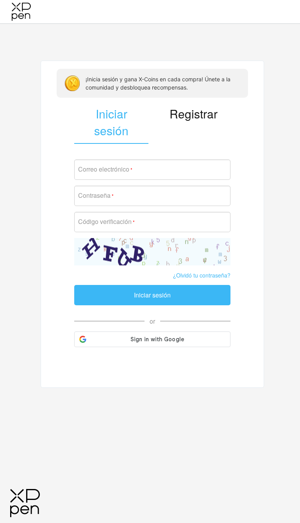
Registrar (194, 113)
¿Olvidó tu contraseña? (201, 275)
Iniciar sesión (152, 294)
